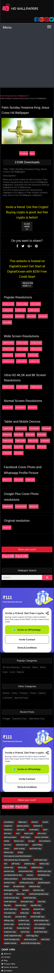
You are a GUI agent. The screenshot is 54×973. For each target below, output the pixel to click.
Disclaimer (7, 971)
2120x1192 (21, 506)
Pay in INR (8, 556)
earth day (8, 894)
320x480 (7, 322)
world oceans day (41, 920)
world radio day (10, 909)
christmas (8, 830)
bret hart (7, 833)
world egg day (32, 935)
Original (6, 528)
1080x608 (7, 506)
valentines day (22, 845)
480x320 (31, 316)
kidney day (8, 852)
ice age (31, 841)
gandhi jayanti (44, 883)
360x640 (43, 316)
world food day (29, 898)
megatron (8, 826)
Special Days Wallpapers (17, 96)
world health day (37, 917)
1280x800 (21, 361)
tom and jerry (44, 841)
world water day (40, 860)
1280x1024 (33, 310)
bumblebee (8, 822)
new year (20, 830)
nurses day (8, 867)
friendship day (43, 875)
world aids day (10, 901)
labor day (20, 894)
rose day (25, 909)
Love (12, 672)
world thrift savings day (30, 943)
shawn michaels (41, 837)
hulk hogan (25, 837)
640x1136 (33, 441)
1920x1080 (22, 304)
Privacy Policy (9, 964)
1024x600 (20, 407)
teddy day (24, 913)
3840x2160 (8, 387)
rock (17, 833)
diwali (6, 886)
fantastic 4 (37, 826)
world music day (44, 871)
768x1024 (7, 441)
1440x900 (7, 310)
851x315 (7, 480)
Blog (5, 960)
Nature (20, 672)
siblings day (9, 920)
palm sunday (19, 848)
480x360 (19, 447)
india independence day (32, 879)
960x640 (46, 428)
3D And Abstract (11, 667)
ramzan (30, 875)
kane (45, 830)
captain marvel (10, 943)
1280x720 (34, 361)
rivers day (45, 939)
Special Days (21, 697)
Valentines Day (36, 718)
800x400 (42, 435)
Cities (14, 693)
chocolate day (9, 913)
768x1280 (20, 441)
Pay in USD (22, 556)
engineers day (10, 932)
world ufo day (24, 924)
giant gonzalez (10, 837)
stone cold (28, 833)
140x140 (30, 480)
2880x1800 (8, 343)
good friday (37, 845)
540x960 (45, 441)
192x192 (19, 480)
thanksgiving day (11, 890)
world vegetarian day (12, 935)
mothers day (29, 864)
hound (45, 822)
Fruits (33, 693)
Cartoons (7, 697)
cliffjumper (22, 822)
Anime (6, 693)
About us (7, 954)
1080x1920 (21, 428)
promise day (20, 917)
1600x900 (35, 304)
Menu (7, 27)
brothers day (23, 920)
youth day (8, 928)
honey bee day (23, 928)
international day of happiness (16, 860)
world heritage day (11, 939)
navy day (41, 901)
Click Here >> (27, 226)
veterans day (34, 886)
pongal (25, 890)
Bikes (35, 667)
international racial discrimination (17, 856)
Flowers (24, 693)
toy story (7, 845)
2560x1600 (22, 343)
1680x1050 (36, 349)
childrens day (36, 867)
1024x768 (7, 316)
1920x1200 (8, 349)
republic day (36, 905)
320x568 (7, 453)
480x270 (33, 506)
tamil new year (30, 939)
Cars (5, 672)
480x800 (7, 447)
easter (6, 848)
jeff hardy (15, 864)
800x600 (20, 316)
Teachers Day (19, 718)
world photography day (38, 894)
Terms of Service (10, 967)
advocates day (27, 901)
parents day (9, 871)
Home (2, 96)
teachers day (9, 883)
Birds (43, 667)
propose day (39, 909)
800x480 (30, 435)
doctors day (9, 924)
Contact (6, 957)
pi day (20, 852)
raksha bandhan (10, 879)
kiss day (36, 913)
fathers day (44, 864)
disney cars (18, 841)
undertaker (33, 830)
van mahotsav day (42, 924)
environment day (26, 871)
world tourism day (11, 898)
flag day (7, 905)
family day (22, 867)
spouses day (20, 905)
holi (5, 864)
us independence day (13, 875)
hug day (7, 917)
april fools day (35, 848)
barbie (6, 841)
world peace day (26, 883)
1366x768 (20, 310)
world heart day (40, 932)
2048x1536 (8, 304)
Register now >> (28, 284)
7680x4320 (36, 387)
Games (42, 693)
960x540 (7, 435)
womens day (38, 890)
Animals (26, 667)
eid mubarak (39, 928)
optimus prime (23, 826)
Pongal (6, 718)
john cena (42, 833)
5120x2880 (22, 387)
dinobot (34, 822)
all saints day (18, 886)
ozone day (25, 932)
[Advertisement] (27, 59)
